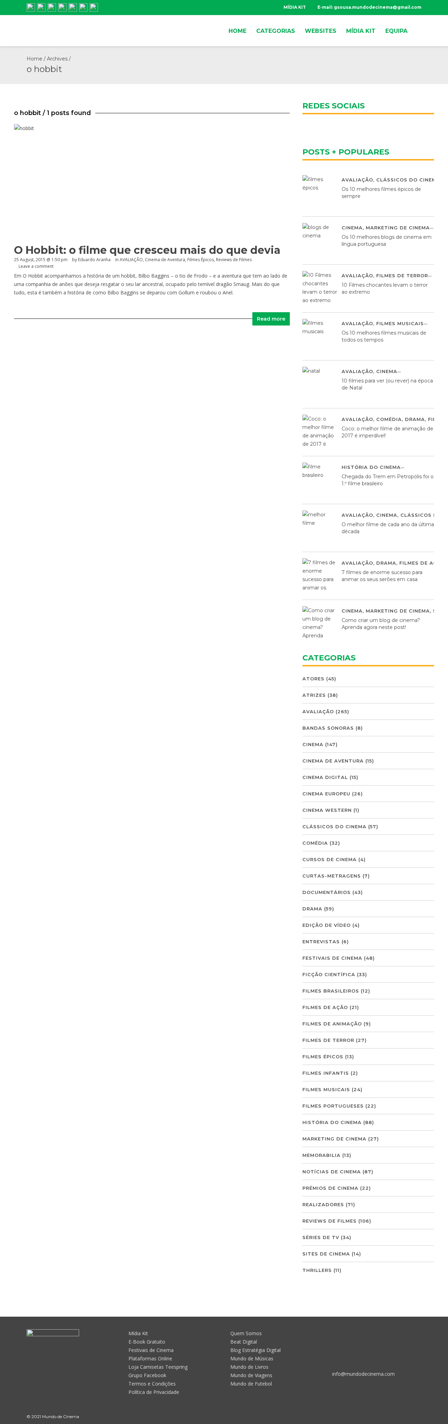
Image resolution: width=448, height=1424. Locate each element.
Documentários (326, 892)
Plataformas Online (150, 1358)
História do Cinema (371, 467)
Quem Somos (246, 1333)
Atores (313, 678)
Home (34, 59)
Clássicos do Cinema (408, 180)
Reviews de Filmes (234, 260)
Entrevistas (321, 941)
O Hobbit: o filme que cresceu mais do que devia (147, 250)
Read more (271, 319)
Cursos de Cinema (329, 859)
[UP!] (418, 1416)
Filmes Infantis (325, 1073)
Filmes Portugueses (333, 1106)
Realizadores (323, 1204)
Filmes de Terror (402, 275)
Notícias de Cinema (331, 1171)
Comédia (389, 419)
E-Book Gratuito (146, 1341)
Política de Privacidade (153, 1392)
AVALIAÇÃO (131, 260)
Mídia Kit (138, 1333)
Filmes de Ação (422, 563)
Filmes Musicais (400, 323)
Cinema (352, 227)
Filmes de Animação (332, 1023)
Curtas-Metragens (331, 876)
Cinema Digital (325, 777)
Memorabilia (321, 1155)
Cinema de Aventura (165, 260)
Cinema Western (327, 810)
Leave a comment (36, 266)
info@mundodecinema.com (363, 1374)
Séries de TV (320, 1237)
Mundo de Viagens (251, 1375)
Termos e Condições (152, 1383)
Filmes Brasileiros (330, 991)
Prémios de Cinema (330, 1188)
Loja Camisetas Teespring (158, 1367)
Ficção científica (328, 974)
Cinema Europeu (326, 793)
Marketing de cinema (398, 227)
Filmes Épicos (200, 260)
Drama (415, 419)
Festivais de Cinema (332, 958)
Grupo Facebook (147, 1375)
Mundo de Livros (249, 1367)
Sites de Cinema (326, 1254)
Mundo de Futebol (251, 1383)
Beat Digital (243, 1341)
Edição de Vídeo (326, 925)
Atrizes (314, 695)
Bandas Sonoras (328, 728)
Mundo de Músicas (251, 1358)
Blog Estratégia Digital (255, 1350)
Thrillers (317, 1270)
